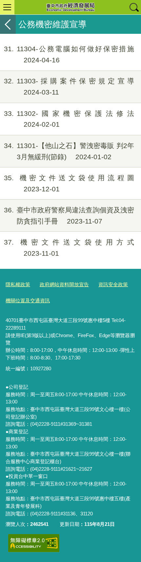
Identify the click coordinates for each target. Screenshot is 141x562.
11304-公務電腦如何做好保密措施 (69, 54)
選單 (7, 7)
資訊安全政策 (113, 284)
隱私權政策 (18, 284)
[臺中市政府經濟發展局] (70, 7)
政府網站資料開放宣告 (64, 284)
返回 (8, 24)
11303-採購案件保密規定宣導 (69, 86)
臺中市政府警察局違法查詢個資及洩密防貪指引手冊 (69, 215)
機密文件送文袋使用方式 (69, 247)
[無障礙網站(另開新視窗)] (33, 543)
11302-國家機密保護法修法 (69, 119)
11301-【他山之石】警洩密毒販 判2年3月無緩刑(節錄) (69, 151)
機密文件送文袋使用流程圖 (69, 183)
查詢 (134, 7)
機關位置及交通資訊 (28, 300)
